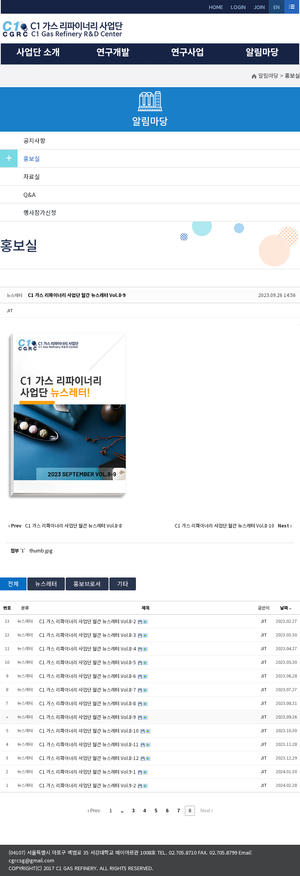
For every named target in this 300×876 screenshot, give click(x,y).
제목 (146, 607)
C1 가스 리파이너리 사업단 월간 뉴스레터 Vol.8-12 (89, 757)
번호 (7, 607)
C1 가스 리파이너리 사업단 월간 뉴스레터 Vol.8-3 (88, 634)
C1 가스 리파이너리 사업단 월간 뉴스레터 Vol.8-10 (89, 730)
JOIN (259, 7)
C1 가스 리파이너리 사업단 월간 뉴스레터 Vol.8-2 (88, 621)
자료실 (31, 176)
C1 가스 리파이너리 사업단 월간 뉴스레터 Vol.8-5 (88, 662)
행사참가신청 (39, 212)
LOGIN (238, 7)
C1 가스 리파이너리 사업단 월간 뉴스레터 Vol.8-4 (88, 648)
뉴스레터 (46, 583)
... (122, 810)
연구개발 (112, 51)
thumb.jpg (41, 550)
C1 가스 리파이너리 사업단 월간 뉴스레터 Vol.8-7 (88, 689)
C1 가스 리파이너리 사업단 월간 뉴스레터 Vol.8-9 (76, 294)
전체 (13, 583)
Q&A (29, 194)
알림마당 (262, 51)
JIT (10, 310)
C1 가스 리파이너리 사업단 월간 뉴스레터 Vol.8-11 (89, 744)
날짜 (284, 607)
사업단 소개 (38, 51)
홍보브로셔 (87, 583)
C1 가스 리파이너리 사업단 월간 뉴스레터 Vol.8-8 (88, 703)
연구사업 (187, 51)
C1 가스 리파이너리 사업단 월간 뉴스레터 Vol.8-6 (88, 675)
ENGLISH (276, 8)
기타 (122, 583)
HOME (216, 7)
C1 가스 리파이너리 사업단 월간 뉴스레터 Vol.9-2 (88, 785)
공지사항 (34, 140)
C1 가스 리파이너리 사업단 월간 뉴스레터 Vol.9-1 (88, 771)
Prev (94, 810)
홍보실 (31, 158)
